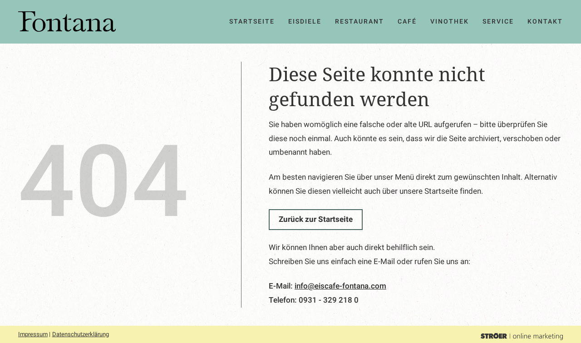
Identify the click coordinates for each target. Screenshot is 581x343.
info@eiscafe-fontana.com (340, 286)
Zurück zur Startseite (316, 219)
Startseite (252, 21)
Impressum (33, 334)
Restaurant (359, 21)
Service (498, 21)
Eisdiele (304, 21)
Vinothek (449, 21)
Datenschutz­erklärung (80, 334)
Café (407, 21)
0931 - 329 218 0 (329, 300)
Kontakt (545, 21)
